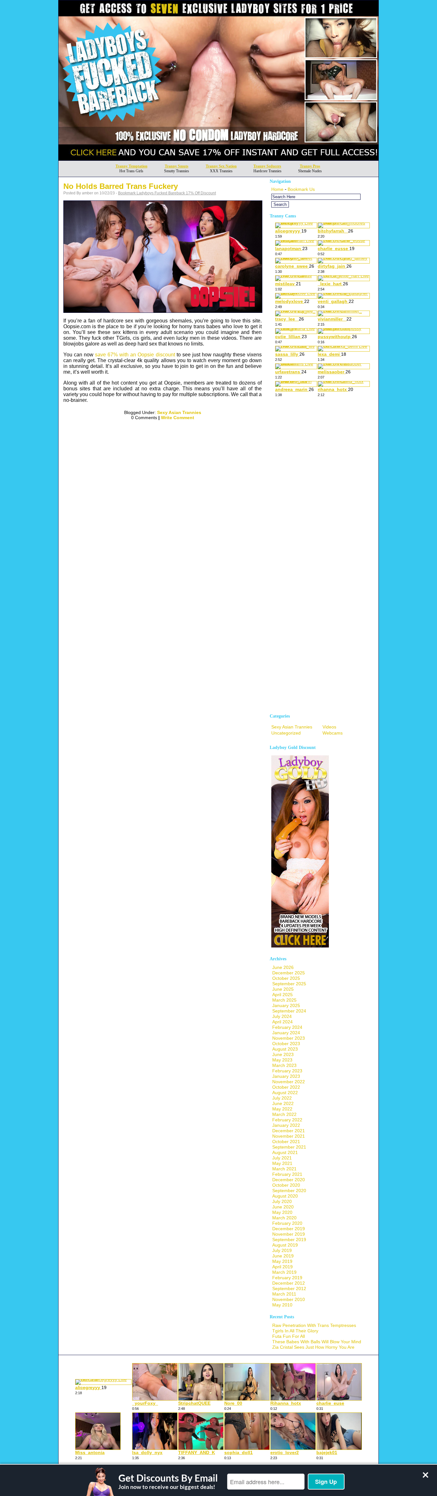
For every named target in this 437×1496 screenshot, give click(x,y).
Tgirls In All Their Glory (295, 1330)
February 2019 (287, 1277)
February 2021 (287, 1174)
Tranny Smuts (176, 166)
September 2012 (289, 1288)
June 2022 (283, 1103)
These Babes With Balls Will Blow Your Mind (316, 1341)
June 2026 (283, 967)
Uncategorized (286, 733)
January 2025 (286, 1005)
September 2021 (289, 1147)
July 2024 (282, 1016)
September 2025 (289, 983)
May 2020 (282, 1212)
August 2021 (285, 1152)
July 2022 (282, 1098)
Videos (329, 726)
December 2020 (288, 1179)
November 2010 (288, 1299)
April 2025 (282, 994)
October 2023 (286, 1043)
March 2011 (284, 1294)
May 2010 (282, 1304)
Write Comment (177, 417)
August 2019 (285, 1245)
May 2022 (282, 1108)
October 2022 (286, 1087)
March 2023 (284, 1065)
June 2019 (283, 1255)
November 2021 (288, 1136)
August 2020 (285, 1196)
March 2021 (284, 1168)
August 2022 (285, 1092)
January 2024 (286, 1032)
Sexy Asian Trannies (179, 412)
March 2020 (284, 1217)
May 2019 (282, 1261)
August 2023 (285, 1049)
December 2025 (288, 972)
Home (277, 189)
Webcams (332, 733)
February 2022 (287, 1119)
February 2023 (287, 1070)
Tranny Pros (310, 166)
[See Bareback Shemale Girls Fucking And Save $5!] (218, 158)
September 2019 (289, 1239)
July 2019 (282, 1250)
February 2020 (287, 1223)
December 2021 (288, 1130)
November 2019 (288, 1234)
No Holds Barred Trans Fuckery (120, 186)
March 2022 (284, 1114)
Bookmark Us (301, 189)
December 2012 (288, 1283)
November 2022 (288, 1081)
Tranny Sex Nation (221, 166)
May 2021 (282, 1163)
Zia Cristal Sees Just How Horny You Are (313, 1347)
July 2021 (282, 1157)
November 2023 (288, 1038)
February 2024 (287, 1027)
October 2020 (286, 1185)
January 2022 (286, 1125)
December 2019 (288, 1228)
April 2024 (282, 1021)
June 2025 (283, 989)
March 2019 (284, 1272)
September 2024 (289, 1010)
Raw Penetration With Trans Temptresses (314, 1325)
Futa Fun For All (288, 1336)
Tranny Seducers (267, 166)
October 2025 (286, 978)
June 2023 (283, 1054)
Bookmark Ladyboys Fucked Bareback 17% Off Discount (167, 193)
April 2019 (282, 1266)
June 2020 (283, 1206)
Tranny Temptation (131, 166)
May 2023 (282, 1059)
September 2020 (289, 1190)
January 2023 (286, 1076)
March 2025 (284, 1000)
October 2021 (286, 1141)
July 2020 (282, 1201)
